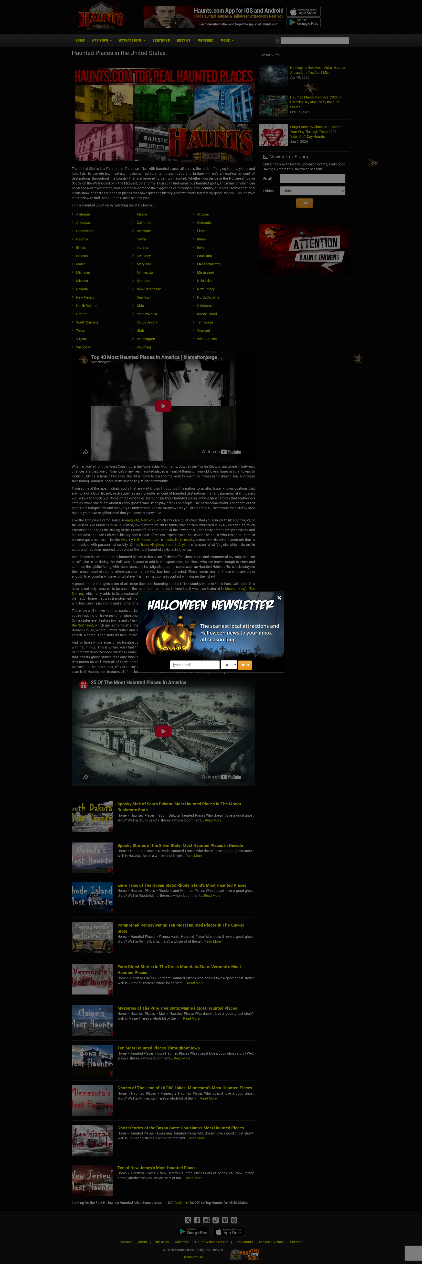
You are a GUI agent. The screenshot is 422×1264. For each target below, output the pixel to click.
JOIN (245, 665)
